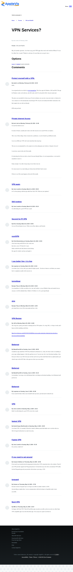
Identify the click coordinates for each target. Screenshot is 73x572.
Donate (13, 533)
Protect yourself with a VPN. (23, 78)
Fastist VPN (16, 440)
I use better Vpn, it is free (22, 261)
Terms (30, 557)
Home (13, 20)
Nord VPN (16, 502)
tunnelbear (16, 281)
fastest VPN (16, 421)
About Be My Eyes (16, 535)
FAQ (13, 545)
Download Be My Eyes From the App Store (17, 539)
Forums (20, 20)
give (13, 301)
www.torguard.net (32, 90)
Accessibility (25, 557)
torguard (15, 479)
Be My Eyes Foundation (18, 531)
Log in (13, 64)
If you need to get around (22, 457)
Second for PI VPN (19, 219)
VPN (13, 404)
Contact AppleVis (16, 547)
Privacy (35, 557)
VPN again (16, 184)
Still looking (17, 202)
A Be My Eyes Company (44, 557)
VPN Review (17, 318)
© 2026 (57, 554)
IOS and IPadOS (29, 20)
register (18, 64)
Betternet (15, 344)
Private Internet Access (21, 118)
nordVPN (15, 236)
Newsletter (14, 542)
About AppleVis (16, 529)
